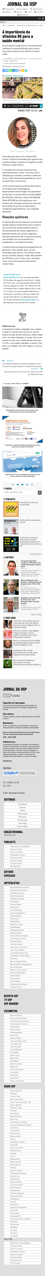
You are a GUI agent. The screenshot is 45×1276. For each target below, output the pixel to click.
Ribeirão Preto (10, 835)
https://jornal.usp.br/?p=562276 (15, 63)
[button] (39, 18)
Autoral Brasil (14, 1114)
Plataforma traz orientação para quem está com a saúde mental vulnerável (22, 475)
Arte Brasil (13, 1111)
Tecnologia (22, 823)
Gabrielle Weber (15, 922)
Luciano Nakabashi (16, 1050)
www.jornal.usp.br (29, 300)
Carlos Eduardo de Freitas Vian (19, 1021)
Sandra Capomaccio (14, 75)
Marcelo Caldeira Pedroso (18, 961)
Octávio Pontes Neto (16, 1070)
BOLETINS (8, 1239)
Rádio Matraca (14, 1199)
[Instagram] (32, 484)
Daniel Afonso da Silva (17, 893)
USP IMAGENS (11, 1003)
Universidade (22, 826)
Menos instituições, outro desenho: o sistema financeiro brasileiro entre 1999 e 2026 (31, 582)
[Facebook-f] (13, 484)
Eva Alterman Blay (15, 916)
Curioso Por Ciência (16, 852)
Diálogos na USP (15, 1136)
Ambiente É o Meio (16, 1108)
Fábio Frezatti (14, 919)
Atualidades (8, 59)
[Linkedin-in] (27, 484)
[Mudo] (31, 106)
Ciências (22, 807)
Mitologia (13, 1168)
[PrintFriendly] (26, 70)
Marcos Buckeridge (16, 967)
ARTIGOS (8, 872)
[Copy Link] (23, 70)
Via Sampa (13, 1230)
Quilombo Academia (16, 1196)
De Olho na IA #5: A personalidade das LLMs (30, 521)
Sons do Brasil (14, 1213)
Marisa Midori (14, 1061)
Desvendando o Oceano (17, 855)
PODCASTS (10, 842)
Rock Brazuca (14, 1205)
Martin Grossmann (16, 1064)
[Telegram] (16, 70)
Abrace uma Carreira (16, 1099)
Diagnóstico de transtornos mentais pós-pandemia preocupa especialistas (22, 411)
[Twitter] (7, 70)
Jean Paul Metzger (16, 942)
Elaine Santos (14, 907)
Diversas (13, 1139)
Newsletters (8, 723)
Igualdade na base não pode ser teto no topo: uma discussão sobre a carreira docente (30, 600)
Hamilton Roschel (15, 933)
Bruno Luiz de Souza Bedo (18, 1018)
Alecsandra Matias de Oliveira (19, 887)
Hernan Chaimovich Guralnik (19, 936)
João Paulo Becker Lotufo (18, 1041)
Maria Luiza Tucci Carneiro (18, 970)
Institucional (22, 820)
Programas (13, 1094)
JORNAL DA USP (22, 4)
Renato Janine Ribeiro (17, 1081)
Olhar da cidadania (16, 1182)
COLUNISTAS (10, 1011)
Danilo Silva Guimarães (17, 899)
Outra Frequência (15, 1188)
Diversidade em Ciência (17, 1142)
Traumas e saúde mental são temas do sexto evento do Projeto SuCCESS (22, 446)
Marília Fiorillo (14, 1058)
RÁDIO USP (9, 1086)
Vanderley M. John (16, 987)
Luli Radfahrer (14, 1052)
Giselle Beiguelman (16, 1033)
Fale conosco (8, 714)
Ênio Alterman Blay (16, 910)
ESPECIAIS (9, 875)
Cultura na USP (15, 1131)
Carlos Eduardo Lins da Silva (19, 1024)
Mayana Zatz (14, 1067)
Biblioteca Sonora (15, 1116)
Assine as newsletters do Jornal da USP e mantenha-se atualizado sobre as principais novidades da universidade (21, 727)
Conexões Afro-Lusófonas (18, 1122)
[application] (21, 106)
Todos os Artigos (36, 614)
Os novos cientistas (16, 1185)
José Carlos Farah (16, 1044)
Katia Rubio (13, 959)
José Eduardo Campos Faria (19, 953)
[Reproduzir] (5, 106)
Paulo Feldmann (15, 981)
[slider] (35, 106)
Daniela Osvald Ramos (17, 896)
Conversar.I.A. (14, 1128)
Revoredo (13, 1202)
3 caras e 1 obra (15, 1096)
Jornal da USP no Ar (21, 59)
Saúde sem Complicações (18, 1208)
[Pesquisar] (40, 493)
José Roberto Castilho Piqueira (20, 956)
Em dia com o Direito (16, 1148)
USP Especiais (14, 1225)
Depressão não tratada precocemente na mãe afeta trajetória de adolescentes (25, 652)
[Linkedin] (13, 70)
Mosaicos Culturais (16, 1171)
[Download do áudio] (41, 106)
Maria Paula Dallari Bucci (17, 973)
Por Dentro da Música (17, 1193)
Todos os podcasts (36, 554)
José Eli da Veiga (15, 1047)
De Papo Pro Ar (15, 1134)
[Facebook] (4, 70)
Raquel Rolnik (14, 1078)
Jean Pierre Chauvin (16, 944)
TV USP (8, 1000)
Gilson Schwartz (15, 1030)
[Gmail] (19, 70)
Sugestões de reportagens (14, 702)
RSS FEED (7, 785)
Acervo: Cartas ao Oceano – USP (20, 1102)
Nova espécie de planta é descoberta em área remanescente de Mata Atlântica (27, 662)
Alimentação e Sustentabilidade (20, 846)
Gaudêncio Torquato (16, 924)
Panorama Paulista (16, 861)
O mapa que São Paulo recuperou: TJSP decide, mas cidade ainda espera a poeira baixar (31, 564)
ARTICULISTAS (12, 883)
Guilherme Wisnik (15, 1038)
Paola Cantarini (15, 979)
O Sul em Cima (14, 1176)
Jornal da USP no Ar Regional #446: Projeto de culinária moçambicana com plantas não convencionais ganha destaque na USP (30, 541)
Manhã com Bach (15, 1162)
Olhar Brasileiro (15, 1179)
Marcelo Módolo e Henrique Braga (20, 964)
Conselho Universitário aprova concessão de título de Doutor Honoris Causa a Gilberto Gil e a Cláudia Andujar (26, 624)
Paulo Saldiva (14, 1072)
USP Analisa (14, 1222)
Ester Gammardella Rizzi (17, 913)
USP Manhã (13, 1227)
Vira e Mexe (13, 1233)
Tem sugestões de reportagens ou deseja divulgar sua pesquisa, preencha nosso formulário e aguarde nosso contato (20, 707)
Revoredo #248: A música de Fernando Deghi (29, 503)
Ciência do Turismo (16, 849)
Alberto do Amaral (16, 1015)
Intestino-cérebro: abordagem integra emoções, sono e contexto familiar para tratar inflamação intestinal (26, 633)
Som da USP (14, 1210)
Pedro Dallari (14, 1075)
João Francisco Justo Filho (18, 947)
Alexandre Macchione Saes (18, 890)
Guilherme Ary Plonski (17, 930)
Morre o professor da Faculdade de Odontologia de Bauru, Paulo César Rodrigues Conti (26, 642)
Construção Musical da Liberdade (20, 1125)
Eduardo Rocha (15, 1027)
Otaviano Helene (15, 976)
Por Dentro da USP (16, 864)
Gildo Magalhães (15, 927)
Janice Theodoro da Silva (18, 939)
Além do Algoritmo (16, 1105)
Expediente (7, 760)
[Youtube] (22, 484)
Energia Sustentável (16, 858)
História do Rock (15, 1151)
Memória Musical (15, 1165)
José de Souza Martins (17, 950)
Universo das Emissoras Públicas (20, 1219)
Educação (22, 817)
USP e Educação (15, 866)
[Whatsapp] (10, 70)
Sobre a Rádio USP (16, 1091)
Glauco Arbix (14, 1035)
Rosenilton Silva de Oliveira (18, 984)
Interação (13, 1153)
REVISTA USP (11, 996)
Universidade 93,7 (15, 1216)
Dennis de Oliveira (15, 904)
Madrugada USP (15, 1159)
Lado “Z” (13, 1156)
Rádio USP (13, 61)
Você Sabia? (14, 1236)
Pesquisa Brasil (15, 1190)
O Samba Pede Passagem (18, 1173)
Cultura (22, 810)
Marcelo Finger (14, 1055)
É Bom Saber (14, 1145)
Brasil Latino (14, 1119)
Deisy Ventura (14, 902)
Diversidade (22, 814)
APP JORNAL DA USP (11, 782)
